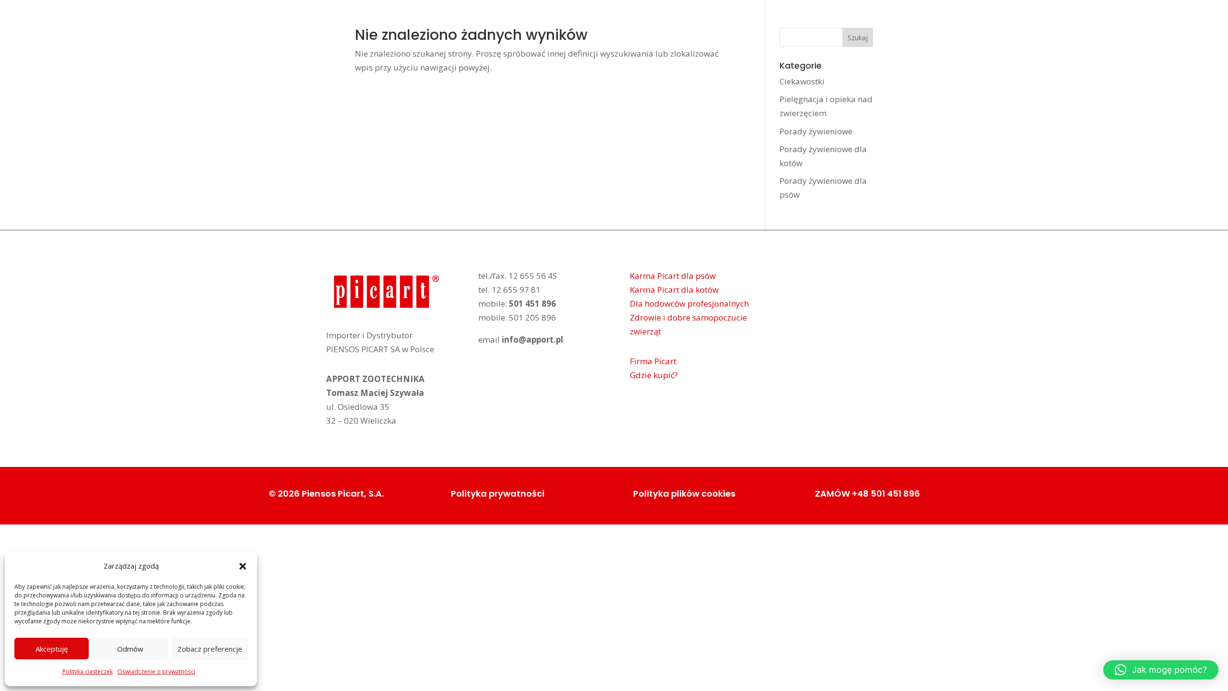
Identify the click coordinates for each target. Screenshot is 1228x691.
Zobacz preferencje (209, 649)
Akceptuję (51, 649)
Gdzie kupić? (654, 375)
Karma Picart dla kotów (674, 289)
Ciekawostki (802, 81)
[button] (243, 566)
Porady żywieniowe (815, 131)
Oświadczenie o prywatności (156, 671)
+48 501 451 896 (886, 494)
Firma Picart (653, 361)
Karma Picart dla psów (673, 275)
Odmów (130, 649)
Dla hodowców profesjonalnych (689, 303)
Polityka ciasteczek (87, 671)
